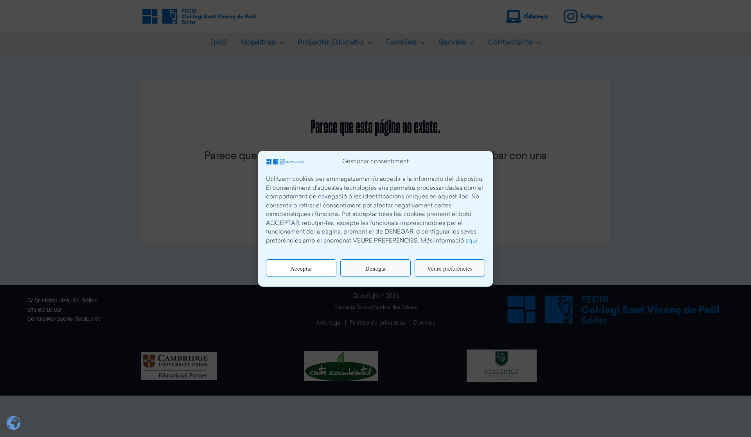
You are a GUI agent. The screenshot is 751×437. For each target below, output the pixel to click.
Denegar (375, 268)
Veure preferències (450, 268)
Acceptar (301, 268)
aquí (471, 241)
